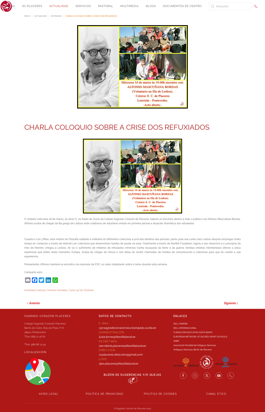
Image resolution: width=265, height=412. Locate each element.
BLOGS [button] (151, 6)
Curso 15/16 (76, 290)
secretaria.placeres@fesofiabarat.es (122, 345)
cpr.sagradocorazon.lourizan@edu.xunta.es (127, 328)
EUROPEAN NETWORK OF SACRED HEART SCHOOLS (200, 336)
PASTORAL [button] (105, 6)
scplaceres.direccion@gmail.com (121, 354)
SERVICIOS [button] (83, 6)
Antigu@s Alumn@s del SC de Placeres (192, 349)
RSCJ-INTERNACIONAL (185, 328)
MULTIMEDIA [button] (129, 6)
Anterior (34, 303)
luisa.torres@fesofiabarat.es (117, 337)
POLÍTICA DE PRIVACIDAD (104, 393)
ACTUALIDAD (58, 6)
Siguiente (230, 303)
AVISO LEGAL (48, 393)
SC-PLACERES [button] (32, 6)
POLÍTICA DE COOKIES (160, 393)
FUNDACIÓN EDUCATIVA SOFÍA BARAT (193, 332)
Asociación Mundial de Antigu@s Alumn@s (194, 345)
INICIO (10, 6)
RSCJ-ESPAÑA (180, 324)
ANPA (176, 341)
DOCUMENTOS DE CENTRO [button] (182, 6)
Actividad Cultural (34, 290)
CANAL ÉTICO (216, 393)
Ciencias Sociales (57, 290)
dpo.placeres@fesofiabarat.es (118, 363)
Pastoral (89, 290)
